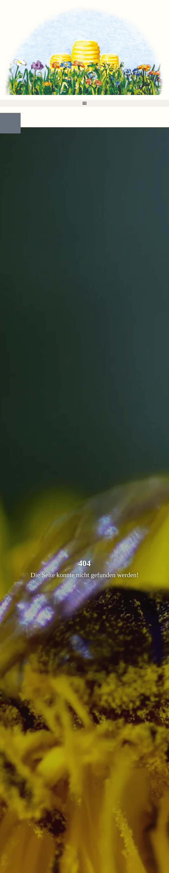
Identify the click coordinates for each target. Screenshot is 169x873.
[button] (84, 103)
